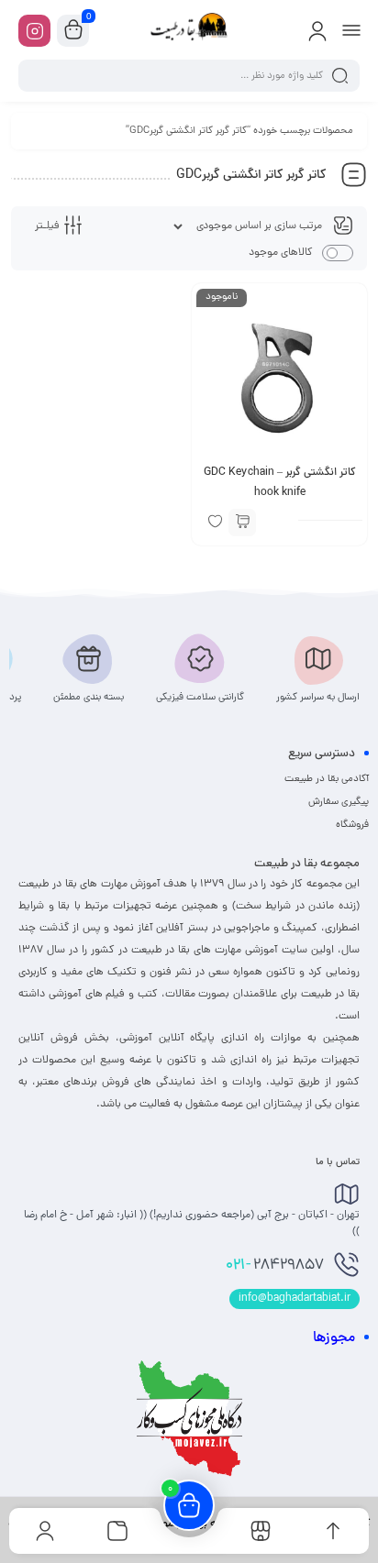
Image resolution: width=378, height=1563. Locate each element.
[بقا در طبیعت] (189, 30)
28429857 (275, 1266)
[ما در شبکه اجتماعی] (34, 31)
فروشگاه (352, 825)
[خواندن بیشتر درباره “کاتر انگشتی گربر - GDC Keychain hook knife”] (242, 522)
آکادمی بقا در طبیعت (326, 779)
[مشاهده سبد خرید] (73, 31)
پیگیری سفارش (338, 802)
